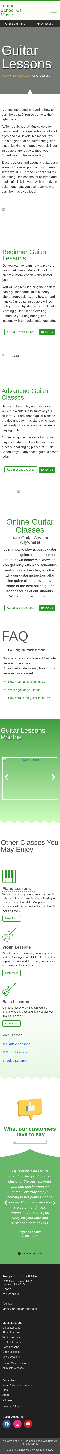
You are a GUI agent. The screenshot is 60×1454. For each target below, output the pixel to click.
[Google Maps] (19, 1253)
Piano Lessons (16, 888)
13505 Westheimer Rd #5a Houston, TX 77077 (18, 1283)
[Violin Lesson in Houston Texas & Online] (9, 935)
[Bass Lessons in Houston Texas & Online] (9, 989)
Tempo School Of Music (11, 10)
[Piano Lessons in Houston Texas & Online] (9, 876)
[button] (53, 10)
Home (5, 75)
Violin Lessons (16, 947)
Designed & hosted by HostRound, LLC (30, 1449)
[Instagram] (17, 1424)
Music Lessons (20, 75)
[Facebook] (6, 1424)
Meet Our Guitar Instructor (19, 1309)
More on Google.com (32, 1253)
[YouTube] (28, 1424)
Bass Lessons (15, 1001)
